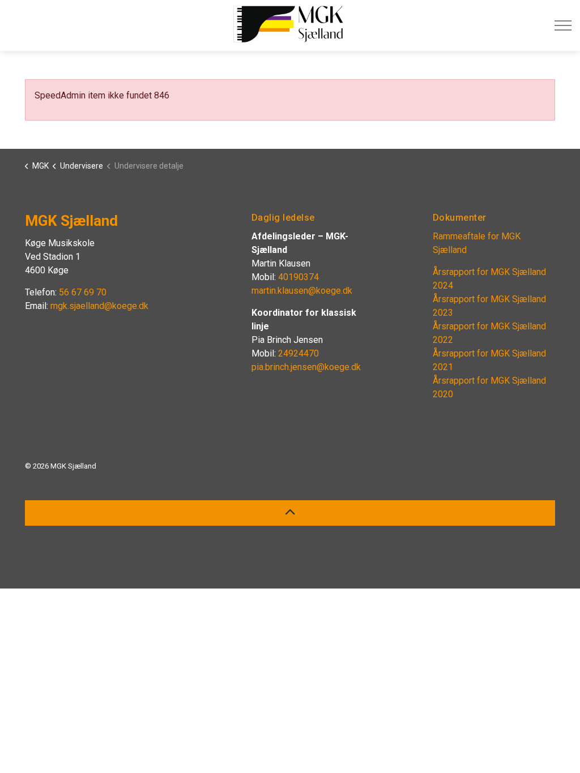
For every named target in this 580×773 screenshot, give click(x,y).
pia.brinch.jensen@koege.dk (306, 367)
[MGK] (288, 24)
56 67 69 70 (82, 292)
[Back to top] (290, 513)
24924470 (299, 353)
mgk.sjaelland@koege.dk (99, 305)
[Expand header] (563, 25)
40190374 (298, 277)
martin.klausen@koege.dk (301, 290)
